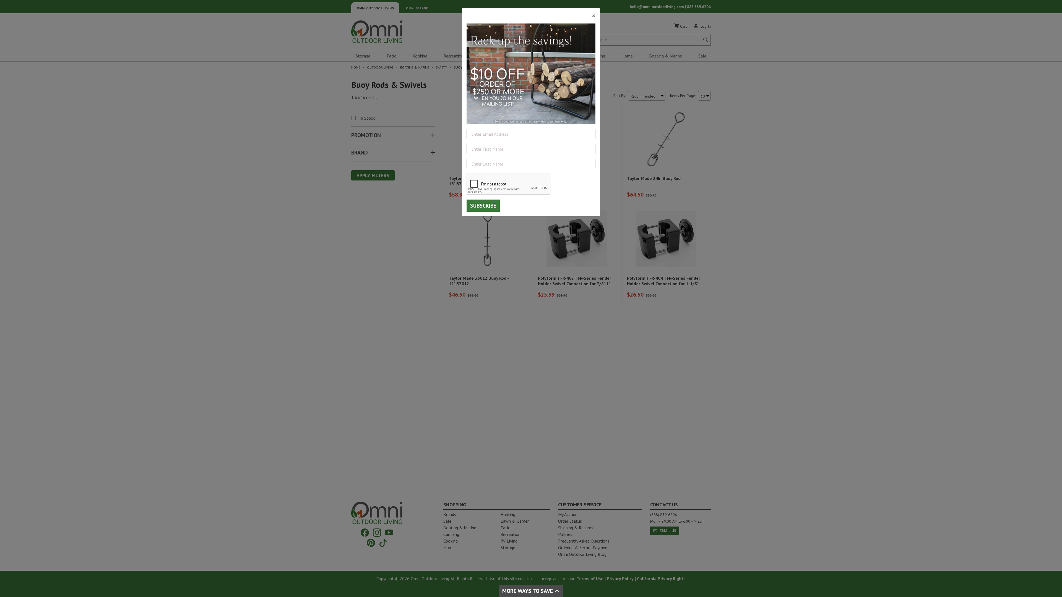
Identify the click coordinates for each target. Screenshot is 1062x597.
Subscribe (483, 205)
